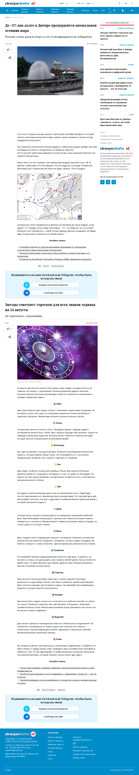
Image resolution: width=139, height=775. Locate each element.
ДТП (103, 10)
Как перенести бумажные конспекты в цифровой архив (115, 70)
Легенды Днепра (70, 10)
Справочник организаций (111, 139)
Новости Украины (39, 10)
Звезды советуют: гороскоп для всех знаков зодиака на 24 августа (116, 35)
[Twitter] (132, 3)
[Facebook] (119, 3)
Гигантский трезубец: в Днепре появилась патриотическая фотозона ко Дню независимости (116, 54)
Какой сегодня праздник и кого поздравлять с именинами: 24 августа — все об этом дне (116, 85)
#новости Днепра (58, 266)
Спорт (95, 10)
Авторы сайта (106, 143)
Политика (85, 10)
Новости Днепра (25, 10)
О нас (109, 10)
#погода (46, 266)
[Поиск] (114, 10)
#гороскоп (61, 690)
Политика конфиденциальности (82, 738)
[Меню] (7, 10)
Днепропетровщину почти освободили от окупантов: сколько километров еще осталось (113, 104)
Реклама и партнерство (110, 136)
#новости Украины (48, 690)
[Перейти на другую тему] (123, 10)
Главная (14, 10)
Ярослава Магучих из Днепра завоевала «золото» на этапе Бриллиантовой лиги (115, 122)
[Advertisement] (57, 114)
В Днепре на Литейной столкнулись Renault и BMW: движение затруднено (55, 259)
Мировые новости (55, 10)
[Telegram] (125, 3)
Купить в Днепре (80, 747)
